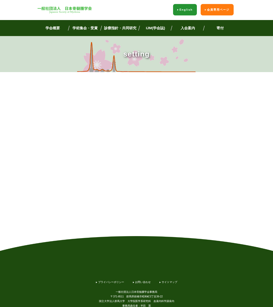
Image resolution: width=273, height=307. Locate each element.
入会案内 (188, 28)
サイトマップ (169, 282)
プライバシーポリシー (111, 282)
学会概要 (53, 28)
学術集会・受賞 (85, 28)
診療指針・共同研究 (120, 28)
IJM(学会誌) (155, 28)
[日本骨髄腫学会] (65, 10)
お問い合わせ (143, 282)
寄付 (220, 28)
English (186, 9)
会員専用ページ (218, 9)
